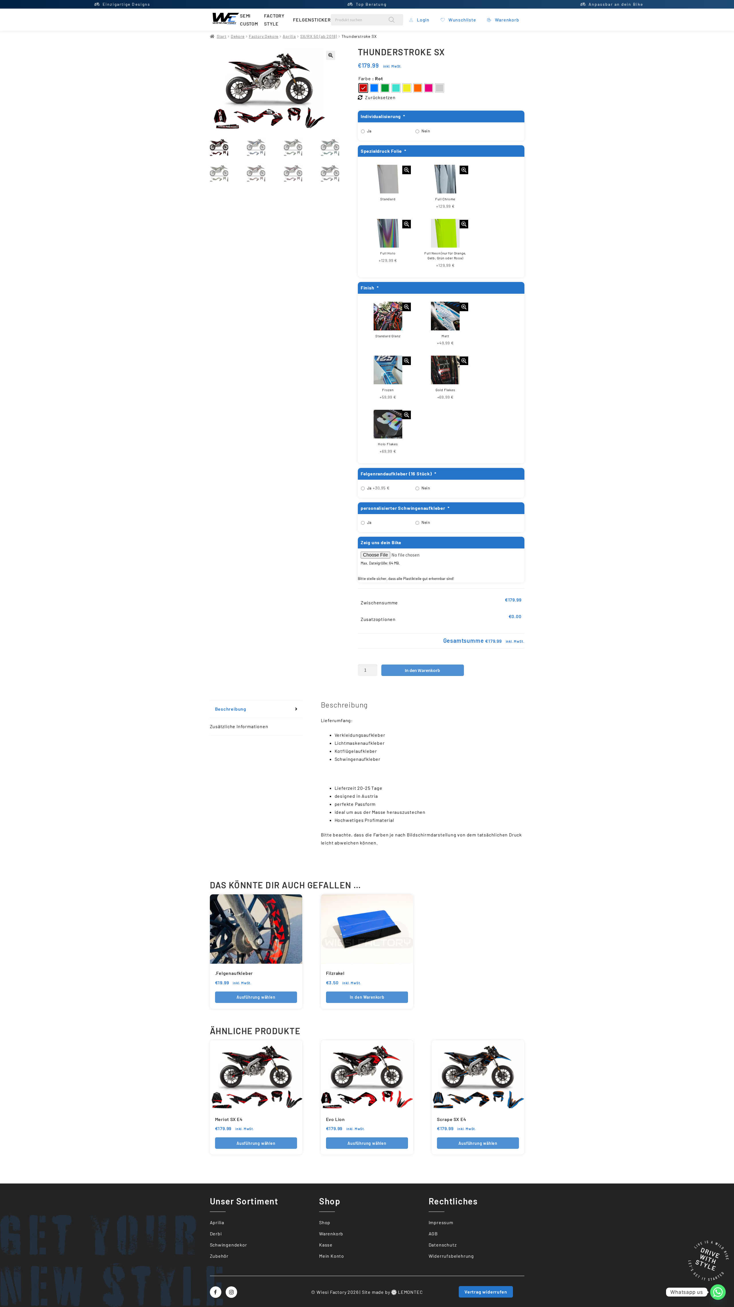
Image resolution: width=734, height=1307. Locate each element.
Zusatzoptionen (378, 619)
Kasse (326, 1244)
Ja (369, 130)
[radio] (363, 88)
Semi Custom (249, 19)
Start (222, 36)
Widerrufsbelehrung (451, 1256)
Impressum (441, 1222)
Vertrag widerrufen (485, 1291)
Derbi (216, 1233)
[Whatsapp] (718, 1292)
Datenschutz (443, 1244)
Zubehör (219, 1256)
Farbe (364, 78)
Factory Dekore (263, 36)
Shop (324, 1222)
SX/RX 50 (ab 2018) (318, 36)
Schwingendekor (228, 1244)
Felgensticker (312, 19)
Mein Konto (331, 1256)
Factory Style (274, 19)
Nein (425, 130)
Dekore (238, 36)
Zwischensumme (379, 602)
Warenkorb (331, 1233)
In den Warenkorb (422, 670)
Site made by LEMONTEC (392, 1292)
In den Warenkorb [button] (367, 997)
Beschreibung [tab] (231, 709)
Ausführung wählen (256, 997)
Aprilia (289, 36)
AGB (433, 1233)
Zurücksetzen (380, 97)
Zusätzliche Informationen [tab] (239, 726)
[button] (330, 55)
